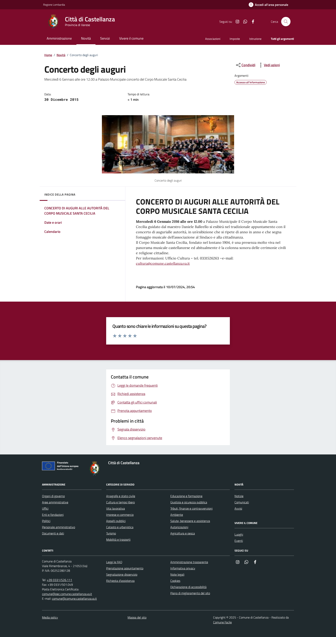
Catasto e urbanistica (119, 527)
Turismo (111, 533)
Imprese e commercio (120, 514)
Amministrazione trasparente (189, 562)
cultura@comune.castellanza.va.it (163, 263)
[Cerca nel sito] (285, 21)
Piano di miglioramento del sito (190, 593)
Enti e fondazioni (53, 514)
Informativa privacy (182, 568)
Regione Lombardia (54, 5)
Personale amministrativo (58, 527)
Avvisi (238, 508)
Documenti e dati (53, 533)
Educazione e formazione (186, 496)
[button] (268, 5)
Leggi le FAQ (114, 562)
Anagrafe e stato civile (120, 496)
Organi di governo (53, 496)
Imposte (235, 39)
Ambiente (176, 514)
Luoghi (238, 534)
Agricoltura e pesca (182, 533)
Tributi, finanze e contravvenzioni (191, 508)
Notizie (238, 496)
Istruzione (255, 39)
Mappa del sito (137, 617)
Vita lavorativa (115, 508)
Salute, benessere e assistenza (190, 521)
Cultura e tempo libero (120, 502)
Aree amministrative (55, 502)
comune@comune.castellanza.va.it (74, 598)
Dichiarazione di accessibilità (188, 587)
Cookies (175, 580)
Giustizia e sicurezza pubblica (188, 502)
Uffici (45, 508)
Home (48, 55)
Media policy (50, 617)
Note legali (177, 574)
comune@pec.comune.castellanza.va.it (67, 594)
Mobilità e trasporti (118, 539)
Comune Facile (222, 622)
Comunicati (241, 502)
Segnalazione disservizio (121, 574)
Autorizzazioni (179, 527)
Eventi (238, 540)
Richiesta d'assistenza (120, 580)
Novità (61, 55)
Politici (46, 521)
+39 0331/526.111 (59, 580)
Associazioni (212, 39)
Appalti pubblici (116, 521)
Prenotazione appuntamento (124, 568)
